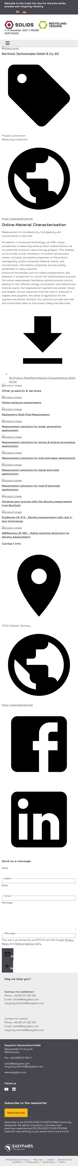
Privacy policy (32, 1162)
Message (7, 902)
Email (5, 885)
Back (11, 968)
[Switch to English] (17, 11)
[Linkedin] (14, 1089)
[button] (8, 43)
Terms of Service (24, 943)
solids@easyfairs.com (17, 1063)
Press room (38, 1159)
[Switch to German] (24, 11)
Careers (50, 1159)
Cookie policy (49, 1162)
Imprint (62, 1162)
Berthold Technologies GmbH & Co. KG (30, 53)
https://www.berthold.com (17, 218)
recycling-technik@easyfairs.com (24, 1066)
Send (12, 956)
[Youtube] (6, 1089)
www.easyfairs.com (15, 1072)
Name (5, 868)
